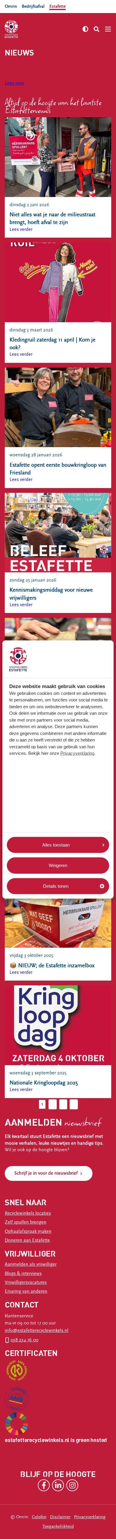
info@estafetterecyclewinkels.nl (36, 1330)
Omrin (11, 6)
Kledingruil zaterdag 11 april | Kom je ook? (52, 343)
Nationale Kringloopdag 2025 (44, 1082)
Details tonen (55, 885)
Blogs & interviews (23, 1273)
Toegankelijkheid (58, 1526)
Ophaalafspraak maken (28, 1231)
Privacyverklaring (77, 753)
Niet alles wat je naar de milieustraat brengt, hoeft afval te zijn (52, 218)
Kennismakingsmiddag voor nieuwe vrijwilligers (51, 594)
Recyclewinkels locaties (28, 1213)
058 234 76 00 (24, 1340)
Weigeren (58, 865)
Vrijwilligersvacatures (26, 1282)
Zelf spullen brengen (25, 1222)
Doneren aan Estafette (27, 1240)
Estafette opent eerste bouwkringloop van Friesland (58, 469)
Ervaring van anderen (26, 1291)
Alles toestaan (56, 844)
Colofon (39, 1516)
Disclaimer (60, 1516)
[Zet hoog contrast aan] (85, 29)
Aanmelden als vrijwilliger (31, 1264)
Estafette (57, 6)
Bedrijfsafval (33, 6)
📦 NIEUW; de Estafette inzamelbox (52, 965)
